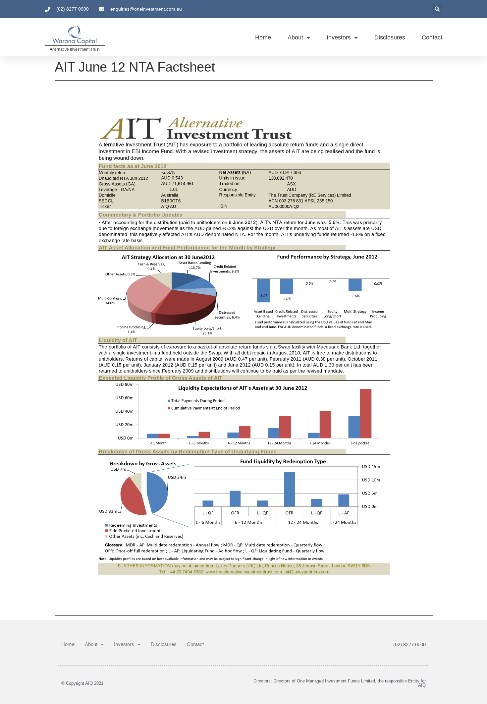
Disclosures (389, 37)
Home (263, 37)
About (295, 37)
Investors (339, 37)
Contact (432, 37)
